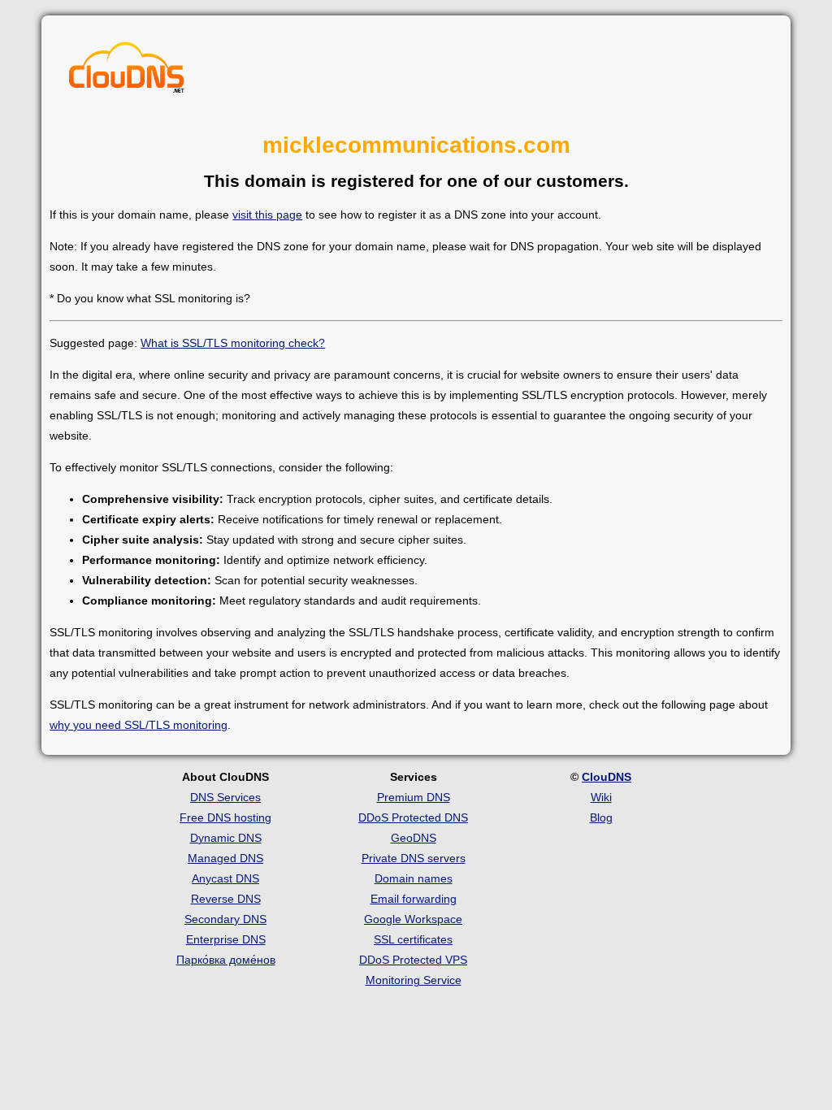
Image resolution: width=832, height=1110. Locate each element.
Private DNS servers (414, 858)
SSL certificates (413, 939)
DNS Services (225, 797)
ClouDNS (606, 776)
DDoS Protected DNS (413, 817)
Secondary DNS (225, 919)
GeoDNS (413, 837)
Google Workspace (413, 919)
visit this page (267, 214)
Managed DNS (225, 858)
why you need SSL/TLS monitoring (139, 724)
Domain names (414, 878)
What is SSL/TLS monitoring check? (233, 342)
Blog (601, 817)
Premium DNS (413, 797)
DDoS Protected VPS (413, 959)
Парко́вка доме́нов (225, 959)
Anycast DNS (225, 878)
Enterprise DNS (226, 939)
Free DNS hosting (225, 817)
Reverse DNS (226, 898)
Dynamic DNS (226, 837)
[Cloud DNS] (127, 71)
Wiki (601, 797)
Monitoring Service (414, 979)
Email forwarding (413, 898)
